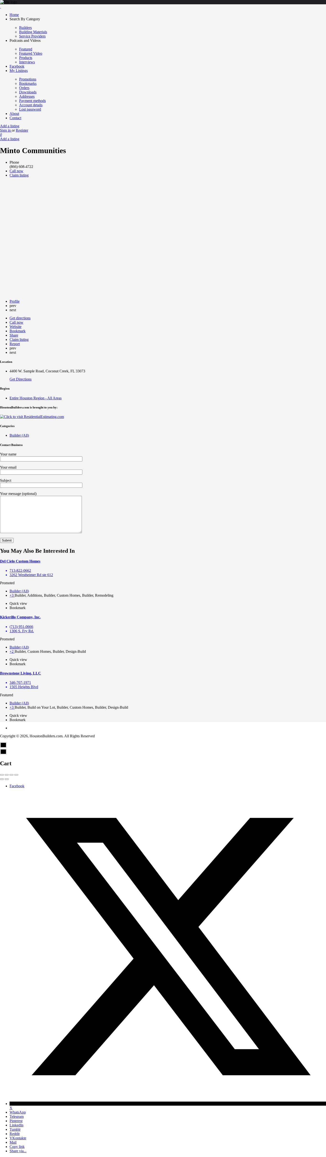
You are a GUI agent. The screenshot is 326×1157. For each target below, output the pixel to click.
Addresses (27, 96)
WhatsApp (18, 1112)
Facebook (17, 66)
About (14, 114)
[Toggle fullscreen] (11, 775)
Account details (30, 105)
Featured (25, 49)
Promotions (27, 79)
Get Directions (21, 379)
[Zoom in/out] (16, 775)
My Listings (19, 71)
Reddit (15, 1134)
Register (22, 130)
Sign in (6, 130)
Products (25, 58)
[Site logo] (0, 7)
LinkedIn (16, 1125)
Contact (15, 118)
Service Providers (32, 36)
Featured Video (30, 53)
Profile (15, 301)
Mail (13, 1142)
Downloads (28, 92)
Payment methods (32, 101)
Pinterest (16, 1121)
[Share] (7, 775)
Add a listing (9, 126)
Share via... (18, 1151)
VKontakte (18, 1138)
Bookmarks (28, 83)
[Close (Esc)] (2, 775)
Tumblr (15, 1129)
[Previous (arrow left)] (2, 779)
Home (14, 15)
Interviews (27, 62)
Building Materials (33, 32)
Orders (24, 88)
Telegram (17, 1116)
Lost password (30, 109)
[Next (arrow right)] (7, 779)
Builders (25, 28)
